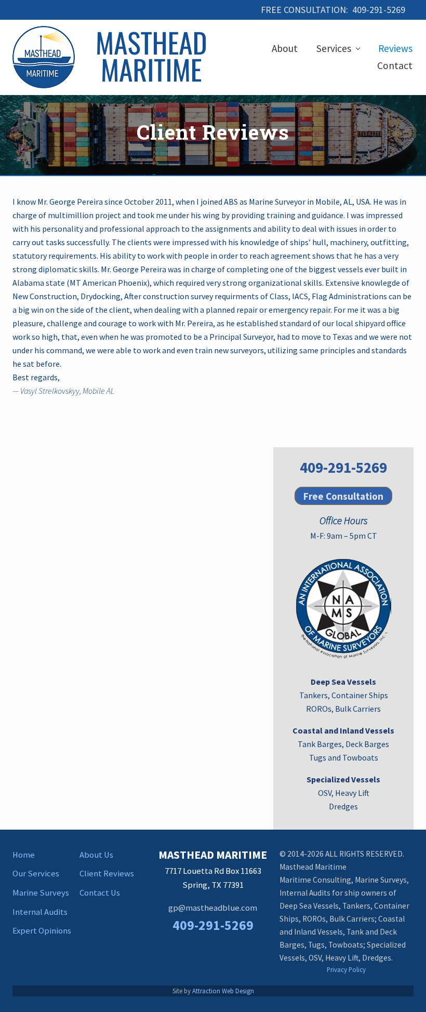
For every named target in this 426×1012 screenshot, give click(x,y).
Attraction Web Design (223, 991)
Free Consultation (343, 495)
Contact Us (99, 892)
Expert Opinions (41, 930)
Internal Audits (40, 912)
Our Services (35, 873)
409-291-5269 (343, 467)
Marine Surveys (40, 892)
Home (23, 854)
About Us (96, 854)
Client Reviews (106, 873)
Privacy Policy (346, 969)
